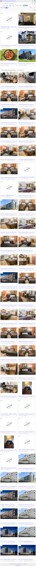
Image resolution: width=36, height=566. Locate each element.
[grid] (5, 7)
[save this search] (35, 3)
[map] (8, 7)
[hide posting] (16, 28)
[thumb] (3, 7)
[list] (1, 7)
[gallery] (7, 7)
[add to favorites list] (1, 28)
